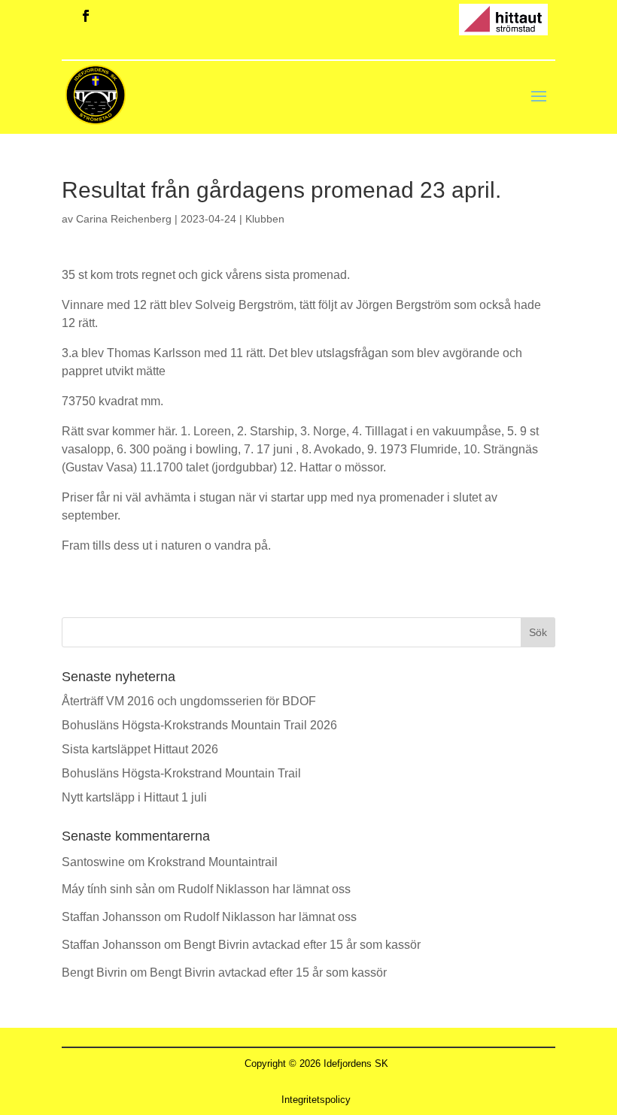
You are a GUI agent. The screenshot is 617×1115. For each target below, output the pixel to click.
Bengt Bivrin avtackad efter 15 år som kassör (302, 944)
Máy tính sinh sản (108, 889)
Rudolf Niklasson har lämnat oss (264, 889)
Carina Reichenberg (124, 219)
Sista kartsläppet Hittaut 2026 (140, 749)
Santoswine (93, 862)
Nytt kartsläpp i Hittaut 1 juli (134, 797)
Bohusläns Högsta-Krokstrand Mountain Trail (181, 773)
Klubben (264, 219)
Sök (538, 632)
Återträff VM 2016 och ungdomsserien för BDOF (189, 701)
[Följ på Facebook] (86, 16)
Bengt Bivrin (94, 972)
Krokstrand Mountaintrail (212, 862)
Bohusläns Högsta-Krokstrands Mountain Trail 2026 (199, 725)
